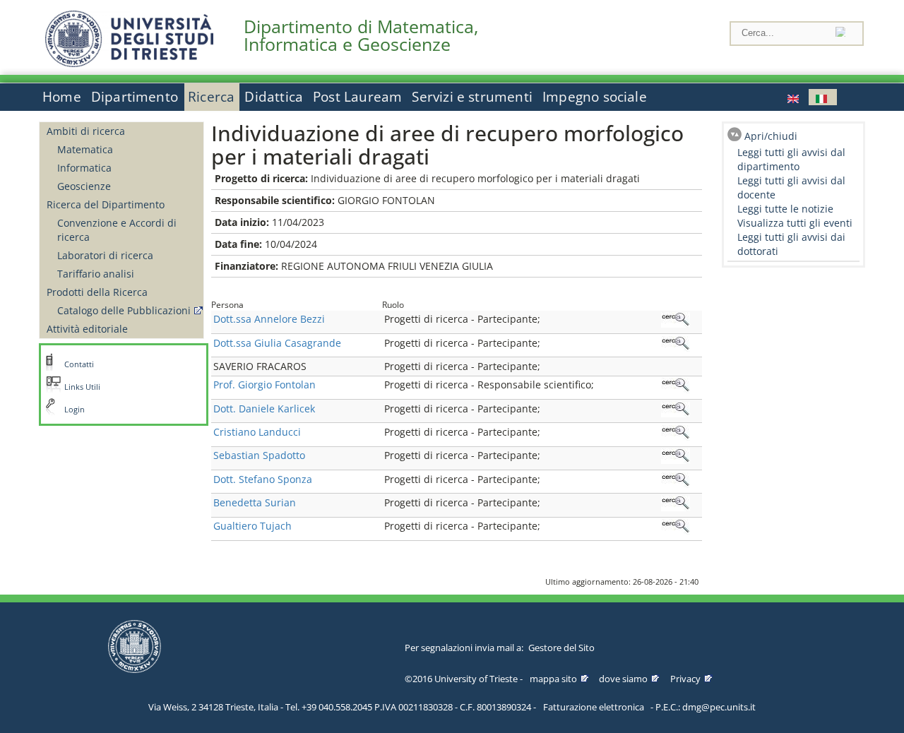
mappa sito (553, 678)
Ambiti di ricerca (86, 131)
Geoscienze (84, 186)
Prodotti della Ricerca (97, 292)
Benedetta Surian (254, 502)
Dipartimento (134, 97)
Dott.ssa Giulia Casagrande (277, 343)
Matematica (85, 149)
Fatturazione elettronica (593, 707)
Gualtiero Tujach (252, 525)
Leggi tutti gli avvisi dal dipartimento (791, 159)
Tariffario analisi (95, 273)
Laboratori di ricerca (105, 255)
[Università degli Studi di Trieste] (129, 63)
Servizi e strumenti (472, 97)
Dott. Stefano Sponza (262, 479)
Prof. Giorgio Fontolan (264, 384)
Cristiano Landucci (257, 432)
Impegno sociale (594, 97)
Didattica (273, 97)
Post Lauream (357, 97)
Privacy (685, 678)
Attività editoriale (87, 328)
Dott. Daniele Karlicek (264, 408)
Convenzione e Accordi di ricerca (117, 230)
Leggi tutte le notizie (785, 208)
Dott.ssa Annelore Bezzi (269, 319)
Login (74, 410)
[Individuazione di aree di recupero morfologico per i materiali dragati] (794, 97)
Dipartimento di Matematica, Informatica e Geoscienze (361, 35)
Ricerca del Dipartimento (106, 204)
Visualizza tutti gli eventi (794, 223)
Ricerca (211, 97)
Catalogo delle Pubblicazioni (124, 310)
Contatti (79, 364)
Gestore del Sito (561, 647)
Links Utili (82, 387)
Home (61, 97)
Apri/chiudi (770, 136)
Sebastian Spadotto (259, 455)
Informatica (84, 167)
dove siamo (623, 678)
